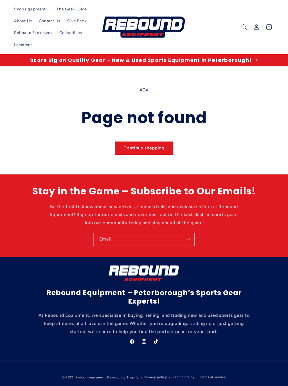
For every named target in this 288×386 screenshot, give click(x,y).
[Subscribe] (188, 239)
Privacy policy (155, 377)
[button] (32, 9)
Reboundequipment (91, 377)
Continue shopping (144, 148)
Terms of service (213, 377)
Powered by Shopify (123, 377)
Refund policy (183, 377)
